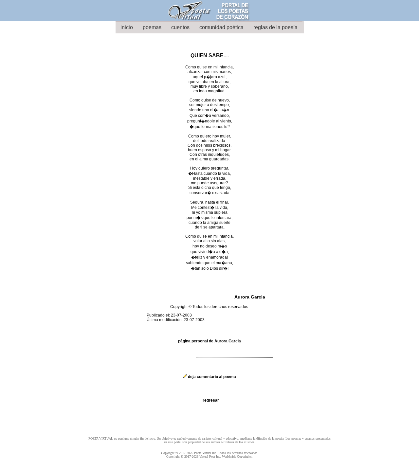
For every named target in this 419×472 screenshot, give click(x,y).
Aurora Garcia (249, 297)
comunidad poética (221, 27)
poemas (152, 27)
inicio (126, 27)
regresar (211, 400)
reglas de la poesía (275, 27)
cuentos (180, 27)
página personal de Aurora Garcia (209, 341)
